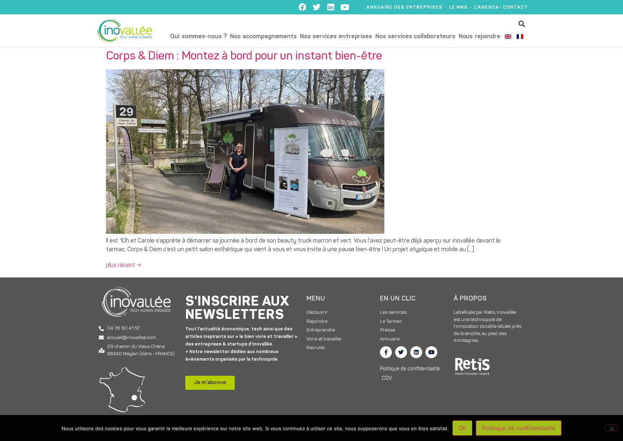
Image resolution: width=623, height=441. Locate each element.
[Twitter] (317, 7)
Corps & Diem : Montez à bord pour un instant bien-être (244, 56)
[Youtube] (345, 7)
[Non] (611, 427)
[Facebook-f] (386, 352)
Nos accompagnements (263, 37)
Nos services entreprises (336, 37)
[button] (522, 24)
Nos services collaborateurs (415, 37)
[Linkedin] (331, 7)
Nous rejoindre (479, 37)
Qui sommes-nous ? (198, 37)
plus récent (123, 265)
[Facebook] (302, 7)
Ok (462, 428)
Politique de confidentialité (518, 428)
